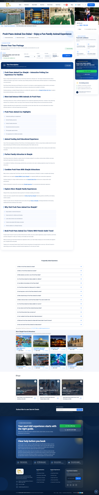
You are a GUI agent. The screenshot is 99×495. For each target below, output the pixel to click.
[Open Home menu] (22, 5)
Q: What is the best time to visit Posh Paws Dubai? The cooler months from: (33, 299)
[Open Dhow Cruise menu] (54, 5)
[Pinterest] (76, 485)
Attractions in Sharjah (41, 477)
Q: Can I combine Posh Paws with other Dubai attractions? (29, 316)
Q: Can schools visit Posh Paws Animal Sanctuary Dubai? (29, 308)
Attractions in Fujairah (41, 479)
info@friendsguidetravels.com (44, 328)
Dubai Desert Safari (54, 473)
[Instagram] (70, 485)
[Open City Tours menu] (45, 5)
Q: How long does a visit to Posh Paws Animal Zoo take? (29, 291)
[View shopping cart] (85, 5)
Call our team (87, 74)
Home (55, 492)
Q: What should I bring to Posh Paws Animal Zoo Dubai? (29, 295)
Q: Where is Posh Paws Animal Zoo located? (26, 270)
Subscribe (80, 409)
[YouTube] (73, 485)
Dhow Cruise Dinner (54, 479)
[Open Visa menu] (69, 5)
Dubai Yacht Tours (54, 477)
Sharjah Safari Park (31, 179)
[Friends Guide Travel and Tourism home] (20, 471)
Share (80, 29)
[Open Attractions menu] (30, 5)
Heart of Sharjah (34, 200)
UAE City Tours (53, 475)
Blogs (57, 492)
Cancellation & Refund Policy (67, 492)
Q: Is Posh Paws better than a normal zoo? (26, 312)
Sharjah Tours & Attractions (27, 333)
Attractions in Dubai (40, 473)
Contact (60, 492)
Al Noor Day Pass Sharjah (30, 195)
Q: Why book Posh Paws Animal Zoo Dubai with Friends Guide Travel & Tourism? (34, 320)
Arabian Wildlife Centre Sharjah (22, 176)
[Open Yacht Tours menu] (61, 5)
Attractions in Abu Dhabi (41, 475)
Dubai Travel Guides (40, 482)
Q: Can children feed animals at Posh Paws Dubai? (28, 283)
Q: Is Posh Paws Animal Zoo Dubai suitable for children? (29, 279)
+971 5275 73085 (34, 328)
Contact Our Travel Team (55, 482)
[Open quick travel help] (96, 492)
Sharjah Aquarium (28, 184)
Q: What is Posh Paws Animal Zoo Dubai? (26, 266)
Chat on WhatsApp (87, 71)
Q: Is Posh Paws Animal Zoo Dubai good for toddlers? (28, 287)
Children (46, 53)
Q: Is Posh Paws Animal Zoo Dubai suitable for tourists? (29, 303)
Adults (38, 53)
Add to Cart (68, 55)
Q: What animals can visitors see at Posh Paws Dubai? (29, 274)
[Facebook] (68, 485)
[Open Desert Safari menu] (38, 5)
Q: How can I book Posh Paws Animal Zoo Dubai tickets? (29, 324)
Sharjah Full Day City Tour (45, 90)
